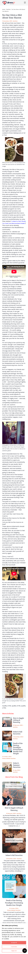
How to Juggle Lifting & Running (18, 720)
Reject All (14, 951)
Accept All (14, 942)
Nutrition (15, 21)
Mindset (8, 758)
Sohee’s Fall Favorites (17, 733)
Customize (14, 946)
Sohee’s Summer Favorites (16, 765)
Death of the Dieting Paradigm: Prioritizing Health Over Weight (18, 748)
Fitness (4, 758)
